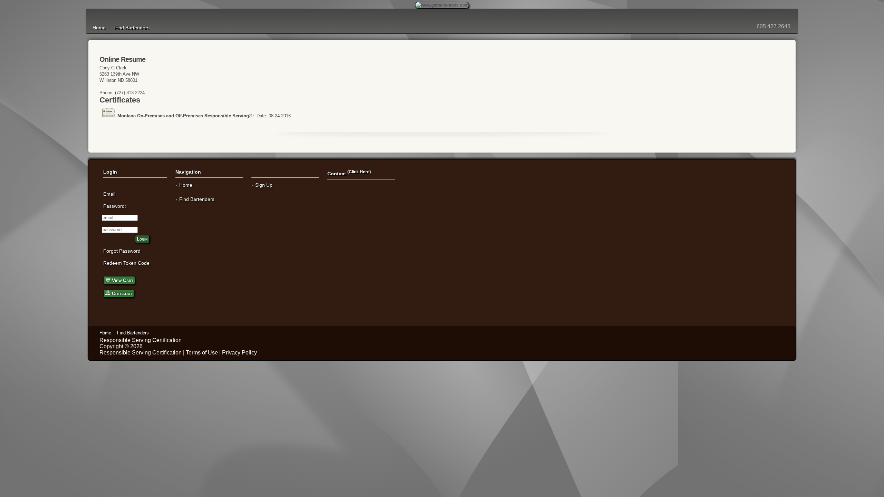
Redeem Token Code (126, 263)
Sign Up (263, 185)
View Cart (121, 280)
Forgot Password (122, 251)
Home (99, 27)
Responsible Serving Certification (140, 340)
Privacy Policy (239, 352)
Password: (114, 206)
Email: (110, 194)
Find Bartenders (132, 27)
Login (142, 239)
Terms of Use (202, 352)
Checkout (121, 293)
